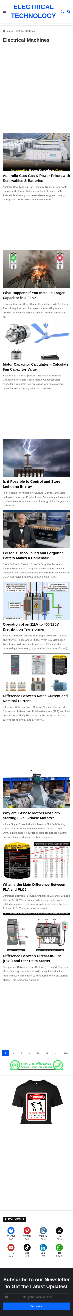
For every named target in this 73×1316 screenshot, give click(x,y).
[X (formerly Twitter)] (59, 1233)
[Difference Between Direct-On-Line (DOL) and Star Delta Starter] (36, 932)
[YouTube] (11, 1250)
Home (8, 31)
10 (38, 1053)
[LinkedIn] (43, 1250)
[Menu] (4, 13)
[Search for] (68, 13)
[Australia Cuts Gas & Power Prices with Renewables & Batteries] (36, 152)
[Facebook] (11, 1233)
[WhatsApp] (59, 1250)
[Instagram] (43, 1233)
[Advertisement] (36, 92)
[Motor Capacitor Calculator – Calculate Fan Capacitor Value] (36, 340)
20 (47, 1053)
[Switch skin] (62, 13)
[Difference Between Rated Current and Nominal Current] (36, 672)
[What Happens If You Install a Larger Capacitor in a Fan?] (36, 269)
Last (66, 1053)
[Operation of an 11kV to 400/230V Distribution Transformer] (36, 601)
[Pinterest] (27, 1233)
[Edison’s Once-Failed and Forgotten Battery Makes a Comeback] (36, 529)
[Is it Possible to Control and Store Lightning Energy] (36, 458)
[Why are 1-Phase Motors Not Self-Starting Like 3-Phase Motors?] (36, 789)
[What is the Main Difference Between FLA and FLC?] (36, 861)
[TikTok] (27, 1250)
